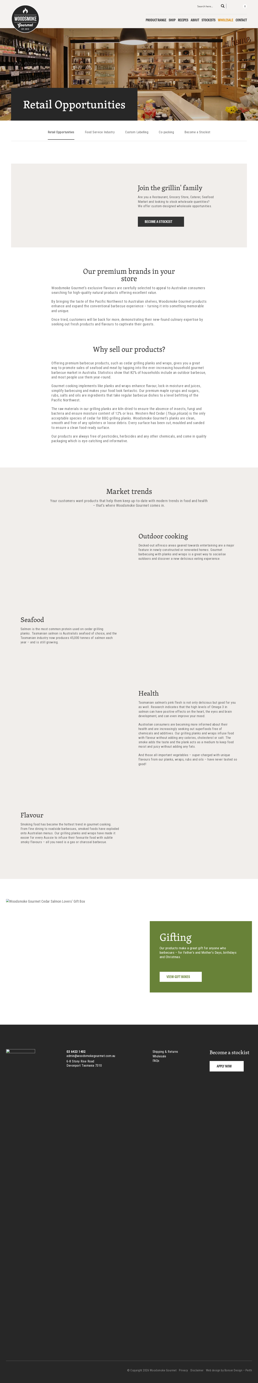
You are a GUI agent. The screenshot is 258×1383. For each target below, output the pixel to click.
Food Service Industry (100, 132)
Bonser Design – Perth (238, 1370)
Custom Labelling (136, 132)
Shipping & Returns (165, 1052)
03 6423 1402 (76, 1052)
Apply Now (224, 1065)
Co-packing (166, 132)
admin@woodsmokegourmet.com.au (91, 1056)
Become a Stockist (197, 132)
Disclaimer (197, 1370)
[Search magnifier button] (222, 6)
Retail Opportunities (61, 132)
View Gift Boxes (178, 976)
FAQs (156, 1061)
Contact (241, 20)
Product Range (156, 20)
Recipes (183, 20)
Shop (172, 20)
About (195, 20)
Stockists (208, 20)
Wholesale (225, 20)
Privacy (183, 1370)
